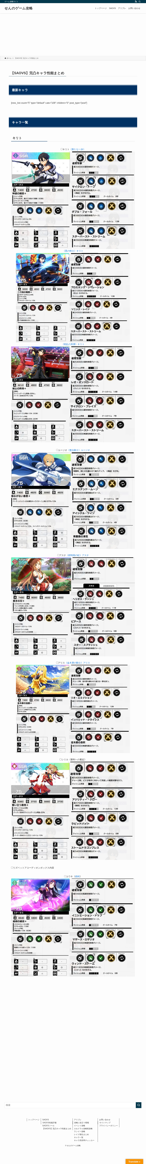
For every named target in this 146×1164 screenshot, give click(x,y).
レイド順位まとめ (81, 1134)
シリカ (64, 759)
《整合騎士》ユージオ (78, 450)
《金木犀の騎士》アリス (77, 663)
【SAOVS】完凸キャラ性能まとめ (56, 1129)
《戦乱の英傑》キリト (73, 344)
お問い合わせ (104, 1120)
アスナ (62, 555)
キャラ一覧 (78, 1137)
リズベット (18, 868)
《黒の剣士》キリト (73, 251)
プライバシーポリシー (108, 1126)
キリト (66, 149)
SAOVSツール (48, 1126)
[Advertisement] (73, 34)
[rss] (136, 1)
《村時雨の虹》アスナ (77, 555)
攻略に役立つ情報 (81, 1123)
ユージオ (62, 450)
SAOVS (45, 1120)
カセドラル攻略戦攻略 (83, 1129)
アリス (61, 663)
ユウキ (69, 876)
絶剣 (77, 876)
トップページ (33, 1120)
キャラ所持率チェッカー (85, 1140)
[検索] (139, 1)
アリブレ (77, 1120)
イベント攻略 (79, 1126)
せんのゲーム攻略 (19, 8)
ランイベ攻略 (79, 1131)
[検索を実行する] (138, 1105)
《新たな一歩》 (77, 149)
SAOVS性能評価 (49, 1123)
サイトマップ (104, 1123)
